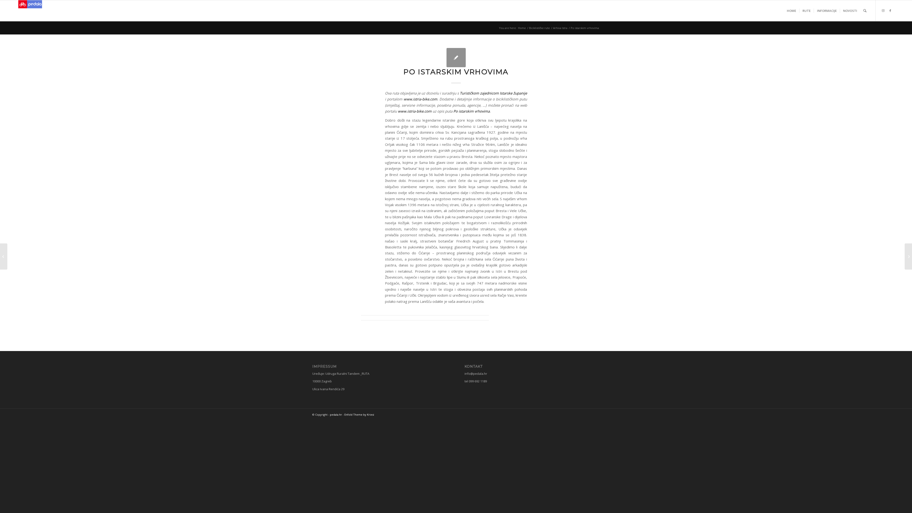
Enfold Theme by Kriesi (359, 414)
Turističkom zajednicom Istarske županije (493, 93)
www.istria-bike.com (420, 99)
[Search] (864, 10)
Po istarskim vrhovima (471, 111)
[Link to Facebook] (890, 10)
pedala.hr (336, 414)
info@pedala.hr (476, 373)
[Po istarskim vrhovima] (456, 57)
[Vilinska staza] (3, 256)
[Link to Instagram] (883, 10)
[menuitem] (791, 10)
